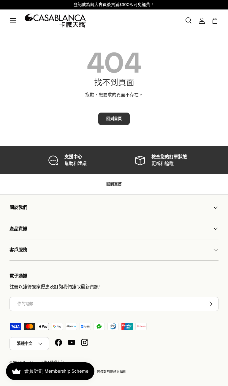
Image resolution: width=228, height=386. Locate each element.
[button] (214, 20)
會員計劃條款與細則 (111, 371)
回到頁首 (114, 184)
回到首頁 (114, 118)
